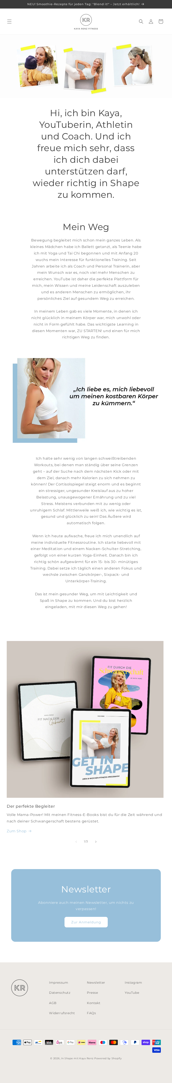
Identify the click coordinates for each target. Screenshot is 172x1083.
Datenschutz (60, 993)
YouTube (132, 993)
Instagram (133, 983)
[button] (9, 21)
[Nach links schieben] (76, 842)
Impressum (58, 983)
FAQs (91, 1013)
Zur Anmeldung (86, 922)
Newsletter (96, 983)
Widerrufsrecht (62, 1013)
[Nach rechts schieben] (96, 842)
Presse (92, 993)
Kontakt (93, 1003)
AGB (53, 1003)
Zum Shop (17, 831)
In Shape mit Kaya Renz (77, 1058)
